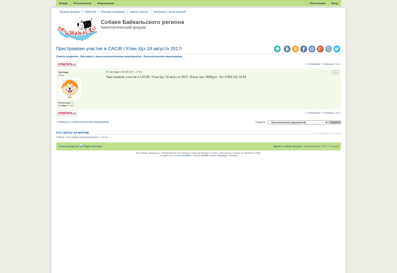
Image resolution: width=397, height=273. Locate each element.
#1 (107, 72)
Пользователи (82, 3)
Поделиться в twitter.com (336, 49)
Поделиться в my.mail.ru (312, 49)
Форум (63, 3)
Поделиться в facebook (303, 49)
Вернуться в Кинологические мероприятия (84, 122)
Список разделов (67, 56)
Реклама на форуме (113, 11)
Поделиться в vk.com (287, 49)
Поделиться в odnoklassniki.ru (295, 49)
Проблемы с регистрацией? (170, 11)
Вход (335, 3)
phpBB (204, 155)
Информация (105, 3)
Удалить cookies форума (287, 146)
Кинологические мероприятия (163, 56)
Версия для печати (277, 49)
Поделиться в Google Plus (320, 49)
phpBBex (187, 155)
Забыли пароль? (139, 11)
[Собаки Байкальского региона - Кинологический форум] (77, 29)
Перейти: (260, 122)
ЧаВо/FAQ (90, 11)
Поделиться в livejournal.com (328, 49)
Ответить (61, 62)
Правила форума (70, 11)
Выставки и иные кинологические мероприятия (110, 56)
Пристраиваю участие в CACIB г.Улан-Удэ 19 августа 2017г (119, 48)
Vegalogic (222, 155)
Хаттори (114, 72)
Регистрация (318, 3)
